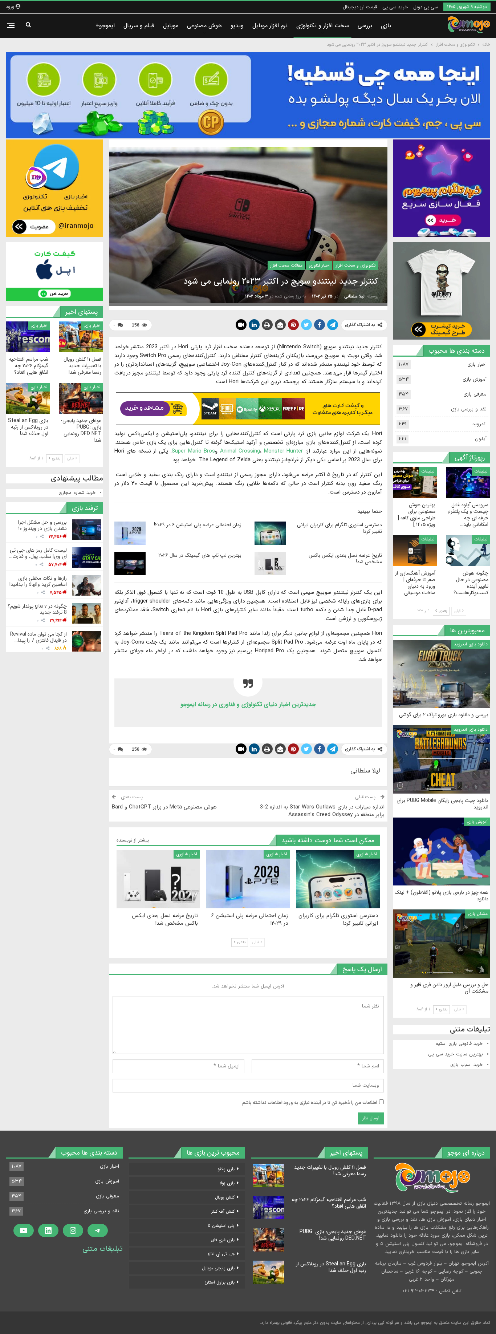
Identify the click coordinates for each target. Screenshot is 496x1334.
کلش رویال (225, 1197)
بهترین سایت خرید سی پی (455, 1054)
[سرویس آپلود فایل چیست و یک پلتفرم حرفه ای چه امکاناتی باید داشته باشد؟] (468, 482)
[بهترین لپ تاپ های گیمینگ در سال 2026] (130, 563)
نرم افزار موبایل (270, 25)
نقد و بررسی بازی (469, 409)
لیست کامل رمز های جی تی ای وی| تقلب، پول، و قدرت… (38, 553)
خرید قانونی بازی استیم (459, 1043)
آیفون (481, 439)
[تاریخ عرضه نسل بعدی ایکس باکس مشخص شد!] (270, 563)
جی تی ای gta (221, 1253)
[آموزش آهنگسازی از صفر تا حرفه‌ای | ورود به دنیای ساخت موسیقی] (415, 550)
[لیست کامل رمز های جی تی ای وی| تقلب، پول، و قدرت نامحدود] (86, 557)
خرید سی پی (395, 7)
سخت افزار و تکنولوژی (322, 25)
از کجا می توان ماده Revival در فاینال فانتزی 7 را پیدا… (38, 637)
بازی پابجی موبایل (218, 1268)
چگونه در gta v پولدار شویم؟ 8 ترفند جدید (37, 609)
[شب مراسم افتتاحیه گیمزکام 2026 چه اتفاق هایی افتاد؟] (28, 336)
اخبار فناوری (319, 265)
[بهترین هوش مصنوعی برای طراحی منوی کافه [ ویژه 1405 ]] (415, 482)
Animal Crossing (240, 451)
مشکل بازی (478, 913)
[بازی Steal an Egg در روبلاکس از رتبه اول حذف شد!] (28, 398)
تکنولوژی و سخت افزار (356, 265)
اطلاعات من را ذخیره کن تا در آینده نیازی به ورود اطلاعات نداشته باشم (309, 1103)
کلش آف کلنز (223, 1211)
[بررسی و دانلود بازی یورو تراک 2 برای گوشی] (441, 674)
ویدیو (237, 25)
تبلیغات (481, 471)
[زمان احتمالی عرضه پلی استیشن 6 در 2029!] (130, 533)
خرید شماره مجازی (77, 492)
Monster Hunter (283, 451)
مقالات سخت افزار (286, 265)
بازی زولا (227, 1183)
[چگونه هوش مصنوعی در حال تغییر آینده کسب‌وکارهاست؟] (468, 550)
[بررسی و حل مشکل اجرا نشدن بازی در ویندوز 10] (86, 529)
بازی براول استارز (220, 1282)
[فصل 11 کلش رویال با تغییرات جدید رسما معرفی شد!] (81, 336)
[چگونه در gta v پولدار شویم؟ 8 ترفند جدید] (86, 613)
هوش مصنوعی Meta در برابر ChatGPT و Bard (164, 807)
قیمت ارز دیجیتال (360, 7)
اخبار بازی (92, 325)
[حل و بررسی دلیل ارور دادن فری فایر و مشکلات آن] (441, 943)
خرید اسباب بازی (466, 1065)
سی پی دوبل (425, 7)
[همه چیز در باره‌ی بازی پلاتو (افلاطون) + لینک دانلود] (441, 852)
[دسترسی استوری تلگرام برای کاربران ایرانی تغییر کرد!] (270, 533)
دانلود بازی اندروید (471, 644)
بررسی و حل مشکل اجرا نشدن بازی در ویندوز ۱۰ (42, 525)
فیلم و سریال (138, 25)
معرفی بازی (475, 394)
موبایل (170, 25)
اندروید (479, 424)
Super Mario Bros (193, 451)
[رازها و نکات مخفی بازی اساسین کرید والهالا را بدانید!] (86, 585)
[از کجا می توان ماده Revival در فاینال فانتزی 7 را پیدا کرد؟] (86, 641)
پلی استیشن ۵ (221, 1225)
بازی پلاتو (226, 1168)
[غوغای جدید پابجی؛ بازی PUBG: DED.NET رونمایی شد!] (81, 398)
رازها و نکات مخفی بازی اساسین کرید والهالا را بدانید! (38, 581)
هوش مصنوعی (204, 25)
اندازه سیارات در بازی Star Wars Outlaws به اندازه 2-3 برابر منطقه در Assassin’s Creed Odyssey (322, 811)
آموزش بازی (475, 379)
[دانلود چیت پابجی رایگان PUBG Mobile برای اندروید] (441, 759)
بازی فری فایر (223, 1239)
